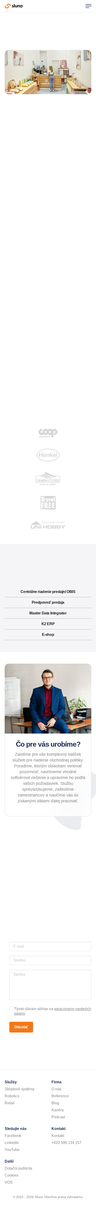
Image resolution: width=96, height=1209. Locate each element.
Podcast (58, 1117)
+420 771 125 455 (72, 938)
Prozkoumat (46, 234)
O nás (56, 1089)
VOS (9, 1182)
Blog (55, 1103)
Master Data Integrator (47, 613)
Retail (9, 1103)
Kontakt (57, 1136)
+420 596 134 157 (66, 1143)
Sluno (14, 6)
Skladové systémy (19, 1089)
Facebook (13, 1136)
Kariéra (57, 1110)
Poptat (48, 225)
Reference (60, 1096)
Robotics (12, 1096)
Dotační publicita (18, 1168)
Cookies (11, 1175)
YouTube (12, 1150)
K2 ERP (48, 624)
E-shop (48, 635)
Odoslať (21, 1027)
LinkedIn (12, 1143)
